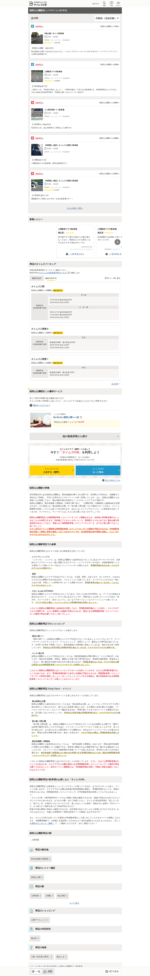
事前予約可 (37, 278)
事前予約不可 (51, 278)
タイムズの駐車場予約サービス (53, 273)
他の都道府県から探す (75, 436)
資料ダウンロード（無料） (42, 823)
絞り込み (114, 971)
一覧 (38, 971)
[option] (75, 240)
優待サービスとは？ (41, 405)
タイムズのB (35, 966)
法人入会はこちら (112, 480)
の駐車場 (50, 966)
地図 (50, 971)
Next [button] (117, 242)
